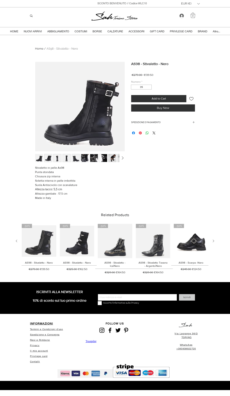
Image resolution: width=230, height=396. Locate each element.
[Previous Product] (16, 241)
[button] (190, 3)
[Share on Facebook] (133, 133)
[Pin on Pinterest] (140, 133)
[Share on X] (154, 133)
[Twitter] (118, 330)
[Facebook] (110, 330)
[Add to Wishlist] (191, 98)
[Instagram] (101, 330)
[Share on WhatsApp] (147, 133)
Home (39, 48)
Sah (103, 17)
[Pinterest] (126, 330)
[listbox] (190, 3)
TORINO (186, 337)
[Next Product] (213, 241)
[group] (115, 250)
